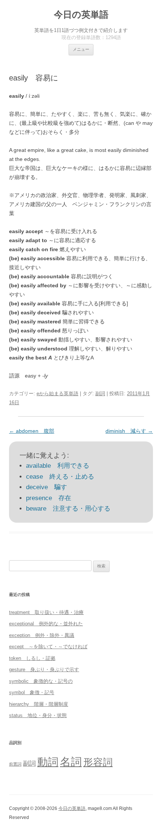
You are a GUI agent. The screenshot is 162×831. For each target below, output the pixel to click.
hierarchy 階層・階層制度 (38, 704)
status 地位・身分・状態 (38, 715)
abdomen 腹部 (31, 431)
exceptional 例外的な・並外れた (46, 623)
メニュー (81, 49)
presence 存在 (48, 498)
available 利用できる (57, 465)
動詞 (47, 762)
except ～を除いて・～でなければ (48, 646)
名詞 (71, 761)
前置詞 (15, 764)
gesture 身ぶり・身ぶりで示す (44, 669)
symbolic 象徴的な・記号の (41, 681)
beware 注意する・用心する (68, 508)
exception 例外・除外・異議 (41, 635)
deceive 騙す (46, 487)
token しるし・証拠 (32, 658)
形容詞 (98, 762)
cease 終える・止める (60, 476)
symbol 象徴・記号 (31, 692)
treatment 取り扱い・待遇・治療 (46, 612)
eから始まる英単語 (57, 393)
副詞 (100, 393)
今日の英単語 (81, 14)
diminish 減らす (129, 431)
